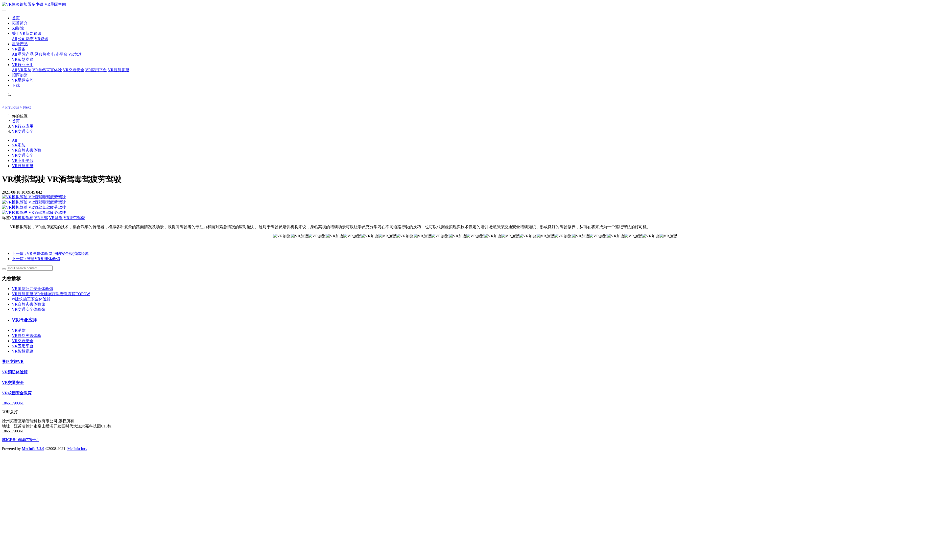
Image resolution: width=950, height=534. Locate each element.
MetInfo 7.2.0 (33, 448)
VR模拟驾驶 (22, 218)
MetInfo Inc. (77, 448)
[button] (11, 107)
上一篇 (50, 253)
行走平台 (59, 54)
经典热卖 (42, 54)
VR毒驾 (41, 218)
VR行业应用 (22, 65)
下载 (16, 85)
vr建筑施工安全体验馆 (31, 299)
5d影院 (18, 28)
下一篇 (36, 259)
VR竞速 (75, 54)
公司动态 (26, 39)
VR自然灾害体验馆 (28, 304)
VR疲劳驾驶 (74, 218)
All (14, 39)
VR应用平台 (96, 70)
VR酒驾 (56, 218)
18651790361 (13, 403)
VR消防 (24, 70)
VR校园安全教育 (17, 393)
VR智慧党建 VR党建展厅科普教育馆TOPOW (51, 294)
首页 (16, 18)
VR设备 (18, 49)
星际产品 (20, 44)
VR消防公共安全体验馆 (32, 289)
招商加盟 (20, 75)
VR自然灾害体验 (47, 70)
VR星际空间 (22, 80)
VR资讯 (41, 39)
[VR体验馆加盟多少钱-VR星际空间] (475, 4)
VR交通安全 (73, 70)
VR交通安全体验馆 (28, 309)
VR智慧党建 (22, 59)
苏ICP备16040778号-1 (20, 440)
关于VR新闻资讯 (26, 33)
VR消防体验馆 (15, 372)
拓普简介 (20, 23)
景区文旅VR (13, 361)
